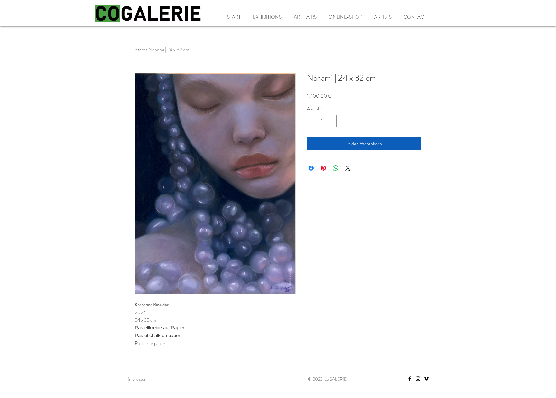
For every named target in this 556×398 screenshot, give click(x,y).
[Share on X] (348, 168)
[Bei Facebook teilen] (311, 168)
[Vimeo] (426, 379)
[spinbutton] (322, 121)
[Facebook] (409, 379)
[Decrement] (312, 121)
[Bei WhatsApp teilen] (335, 168)
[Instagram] (418, 379)
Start (140, 49)
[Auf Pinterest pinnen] (323, 168)
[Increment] (332, 121)
